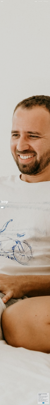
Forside (36, 1)
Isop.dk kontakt (46, 1)
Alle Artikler (40, 1)
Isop (2, 1)
